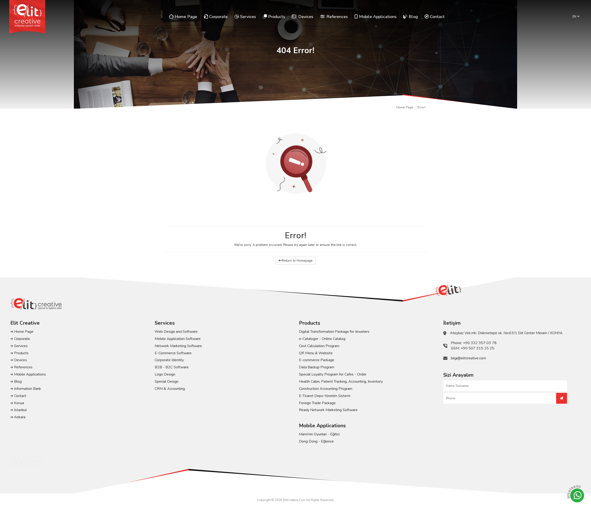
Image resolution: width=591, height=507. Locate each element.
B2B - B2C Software (172, 367)
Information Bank (27, 388)
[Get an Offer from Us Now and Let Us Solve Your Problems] (561, 398)
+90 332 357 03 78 (480, 342)
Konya (19, 403)
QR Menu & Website (316, 353)
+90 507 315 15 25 (477, 348)
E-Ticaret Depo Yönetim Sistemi (324, 395)
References (23, 367)
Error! (421, 107)
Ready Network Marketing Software (328, 409)
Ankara (19, 417)
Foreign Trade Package (317, 403)
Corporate (22, 338)
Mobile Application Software (178, 338)
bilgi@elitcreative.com (468, 358)
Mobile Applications (30, 374)
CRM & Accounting (170, 388)
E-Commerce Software (173, 353)
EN (575, 17)
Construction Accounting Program (325, 388)
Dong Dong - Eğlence (316, 441)
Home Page (404, 107)
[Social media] (15, 461)
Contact (20, 395)
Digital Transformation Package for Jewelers (334, 331)
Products (21, 353)
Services (21, 345)
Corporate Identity (169, 360)
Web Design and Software (176, 331)
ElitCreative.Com (294, 500)
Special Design (166, 381)
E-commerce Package (316, 360)
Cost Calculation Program (319, 345)
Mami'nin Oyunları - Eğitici (319, 434)
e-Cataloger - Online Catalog (322, 338)
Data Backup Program (316, 367)
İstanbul (20, 409)
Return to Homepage (297, 260)
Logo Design (165, 374)
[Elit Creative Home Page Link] (27, 17)
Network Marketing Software (178, 345)
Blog (18, 381)
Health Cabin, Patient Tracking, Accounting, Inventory (341, 381)
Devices (20, 360)
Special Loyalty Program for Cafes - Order (332, 374)
